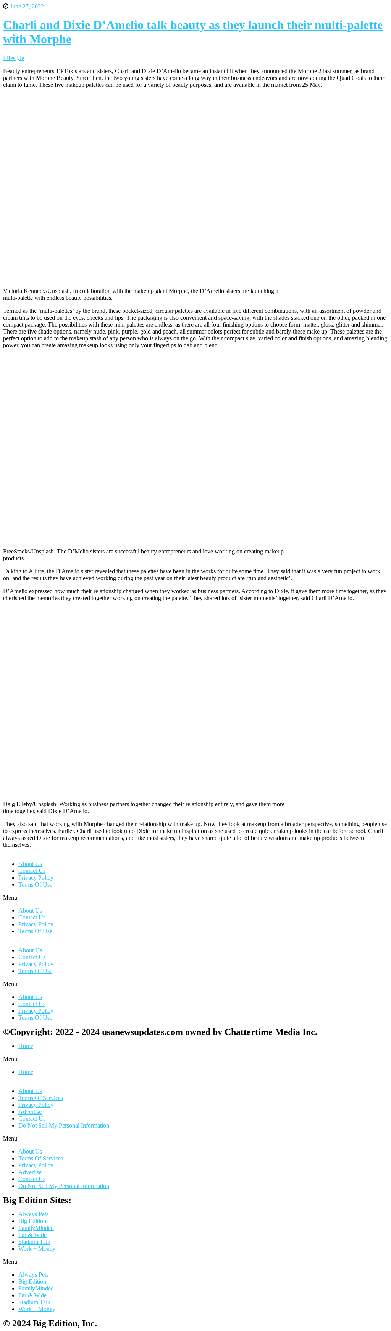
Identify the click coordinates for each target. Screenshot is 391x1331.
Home (25, 1046)
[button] (195, 897)
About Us (30, 864)
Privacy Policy (35, 877)
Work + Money (36, 1248)
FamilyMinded (36, 1228)
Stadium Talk (34, 1241)
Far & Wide (32, 1235)
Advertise (30, 1111)
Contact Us (31, 870)
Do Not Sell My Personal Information (63, 1125)
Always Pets (33, 1214)
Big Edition (32, 1221)
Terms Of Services (40, 1098)
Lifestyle (13, 58)
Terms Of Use (35, 884)
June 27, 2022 (27, 6)
